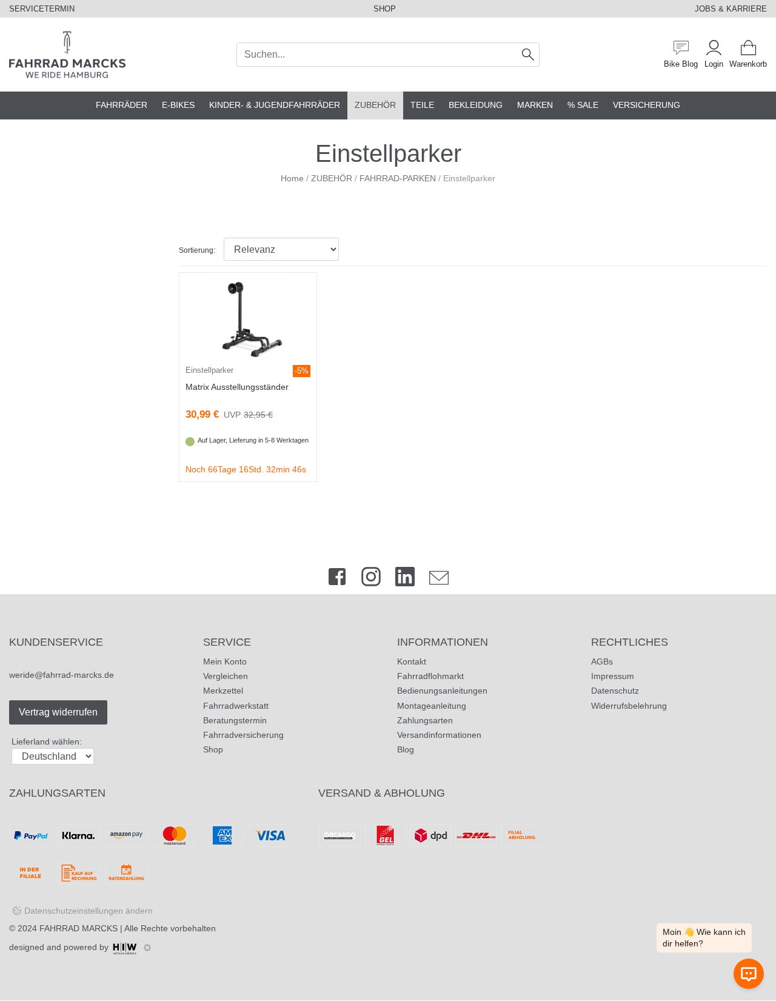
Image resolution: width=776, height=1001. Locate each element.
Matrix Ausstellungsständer (237, 387)
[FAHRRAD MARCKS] (67, 54)
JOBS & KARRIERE (731, 8)
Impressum (612, 676)
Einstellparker (209, 370)
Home (292, 178)
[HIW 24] (125, 947)
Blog (405, 749)
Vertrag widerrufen (58, 712)
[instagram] (371, 579)
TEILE (422, 105)
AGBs (602, 661)
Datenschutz (615, 690)
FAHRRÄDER (121, 105)
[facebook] (337, 579)
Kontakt (411, 661)
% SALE (582, 105)
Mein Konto (225, 661)
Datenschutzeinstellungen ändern (88, 911)
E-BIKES (178, 105)
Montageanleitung (431, 706)
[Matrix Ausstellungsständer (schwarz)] (248, 319)
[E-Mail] (439, 579)
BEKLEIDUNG (476, 105)
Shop (213, 749)
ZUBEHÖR (375, 105)
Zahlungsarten (425, 720)
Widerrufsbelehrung (629, 706)
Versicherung (646, 105)
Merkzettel (223, 690)
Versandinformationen (439, 735)
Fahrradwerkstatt (236, 706)
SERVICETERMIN (42, 8)
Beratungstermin (235, 720)
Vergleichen (225, 676)
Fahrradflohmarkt (430, 676)
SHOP (384, 8)
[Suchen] (528, 54)
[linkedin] (405, 579)
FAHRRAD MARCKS (78, 928)
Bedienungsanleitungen (442, 690)
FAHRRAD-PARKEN (398, 178)
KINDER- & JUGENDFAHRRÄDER (274, 105)
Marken (535, 105)
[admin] (147, 947)
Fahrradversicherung (243, 735)
